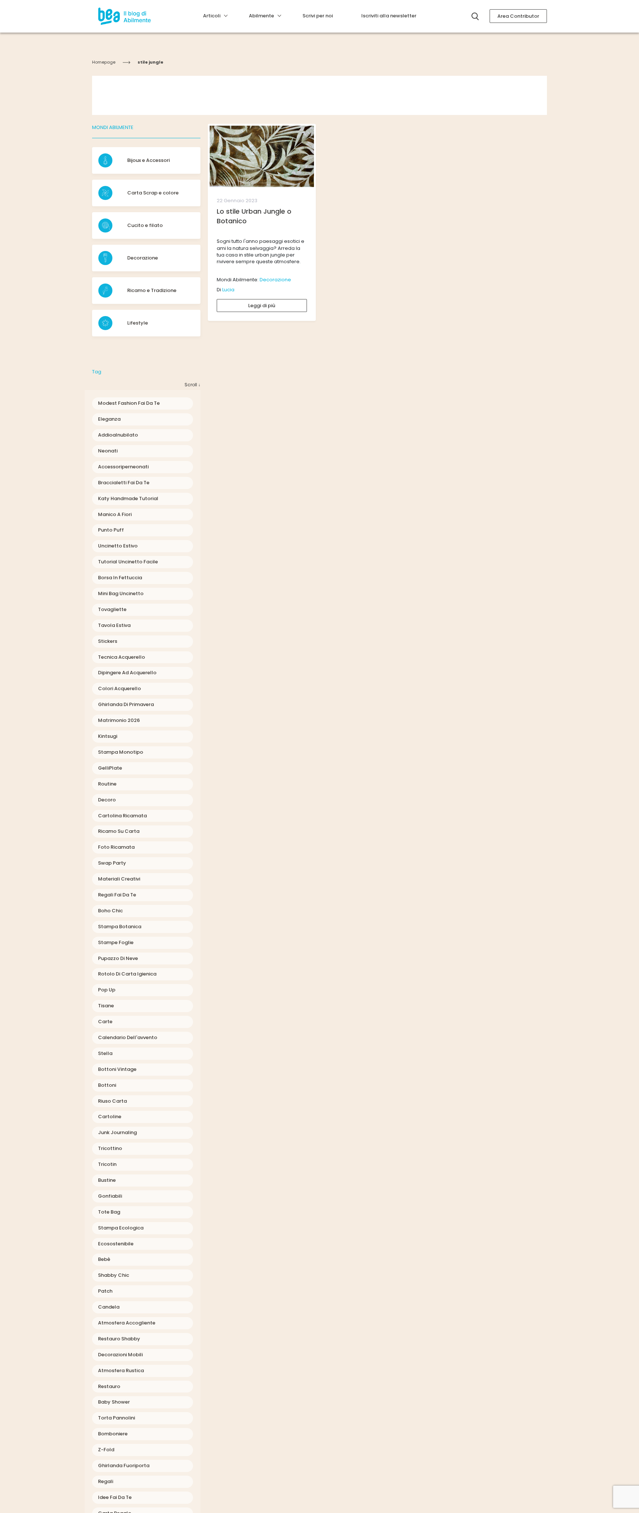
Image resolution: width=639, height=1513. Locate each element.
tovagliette (112, 609)
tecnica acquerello (121, 657)
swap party (112, 862)
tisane (106, 1005)
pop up (106, 989)
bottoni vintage (117, 1069)
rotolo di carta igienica (127, 973)
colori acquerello (119, 688)
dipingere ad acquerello (127, 672)
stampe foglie (115, 942)
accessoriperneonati (123, 466)
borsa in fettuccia (120, 577)
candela (108, 1306)
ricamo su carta (118, 831)
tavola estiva (114, 625)
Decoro (107, 799)
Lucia (228, 289)
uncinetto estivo (118, 545)
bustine (107, 1180)
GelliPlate (110, 767)
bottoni (107, 1085)
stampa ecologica (120, 1227)
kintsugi (107, 736)
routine (107, 783)
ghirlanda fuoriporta (123, 1465)
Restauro (109, 1386)
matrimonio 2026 (119, 720)
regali (105, 1481)
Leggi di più (261, 305)
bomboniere (113, 1433)
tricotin (107, 1164)
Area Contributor (518, 16)
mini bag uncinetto (120, 593)
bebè (104, 1259)
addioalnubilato (118, 434)
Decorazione (275, 279)
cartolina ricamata (122, 815)
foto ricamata (116, 847)
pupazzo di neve (118, 958)
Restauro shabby (119, 1338)
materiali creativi (119, 878)
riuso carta (112, 1101)
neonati (108, 450)
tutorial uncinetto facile (128, 561)
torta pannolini (116, 1417)
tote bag (109, 1211)
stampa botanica (119, 926)
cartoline (109, 1116)
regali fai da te (117, 894)
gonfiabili (110, 1196)
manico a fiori (115, 514)
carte (105, 1021)
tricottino (110, 1148)
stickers (107, 641)
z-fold (106, 1449)
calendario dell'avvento (127, 1037)
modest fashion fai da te (129, 403)
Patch (105, 1291)
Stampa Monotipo (120, 752)
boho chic (110, 910)
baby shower (114, 1401)
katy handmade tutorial (128, 498)
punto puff (111, 529)
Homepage (103, 62)
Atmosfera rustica (121, 1370)
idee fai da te (115, 1497)
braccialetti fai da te (123, 482)
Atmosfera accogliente (126, 1322)
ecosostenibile (115, 1243)
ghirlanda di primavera (126, 704)
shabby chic (113, 1275)
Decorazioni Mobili (120, 1354)
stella (105, 1053)
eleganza (109, 419)
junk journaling (117, 1132)
